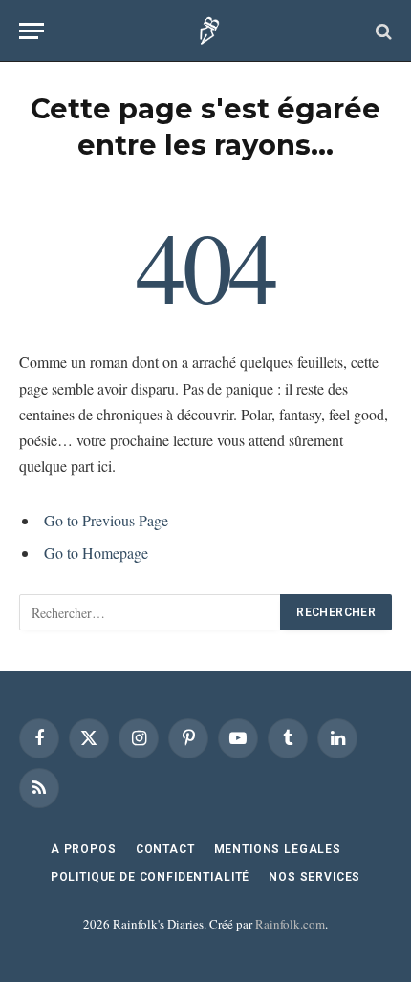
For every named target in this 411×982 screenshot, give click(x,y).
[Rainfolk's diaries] (205, 31)
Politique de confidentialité (150, 877)
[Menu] (31, 31)
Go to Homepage (96, 553)
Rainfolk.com (290, 923)
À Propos (84, 849)
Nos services (314, 877)
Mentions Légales (277, 849)
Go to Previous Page (106, 520)
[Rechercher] (382, 31)
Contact (165, 849)
